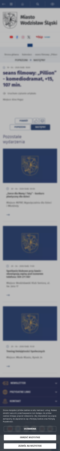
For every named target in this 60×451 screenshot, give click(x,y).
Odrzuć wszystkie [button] (30, 437)
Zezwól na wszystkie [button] (30, 446)
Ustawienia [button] (30, 429)
